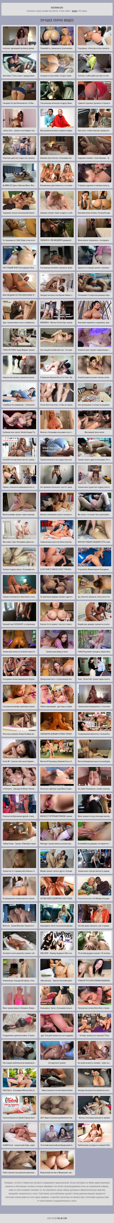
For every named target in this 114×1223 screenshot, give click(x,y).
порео (74, 11)
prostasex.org (57, 7)
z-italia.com (60, 1218)
